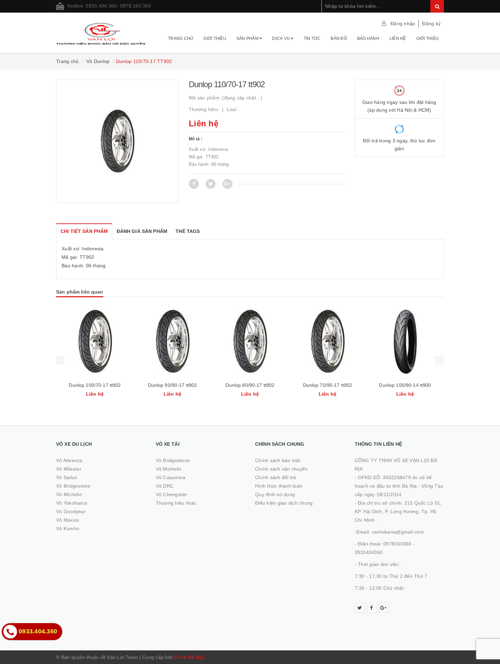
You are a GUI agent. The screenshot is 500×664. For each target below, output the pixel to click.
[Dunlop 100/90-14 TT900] (327, 341)
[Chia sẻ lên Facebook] (194, 184)
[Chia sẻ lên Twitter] (210, 184)
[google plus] (383, 608)
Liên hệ (397, 38)
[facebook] (372, 608)
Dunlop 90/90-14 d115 (405, 385)
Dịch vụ (281, 38)
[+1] (227, 184)
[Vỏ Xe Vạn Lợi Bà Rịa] (101, 31)
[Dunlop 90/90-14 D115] (405, 341)
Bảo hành (368, 38)
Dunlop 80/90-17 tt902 (172, 385)
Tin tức (312, 38)
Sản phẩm (248, 38)
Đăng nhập (402, 23)
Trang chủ (180, 38)
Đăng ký (431, 23)
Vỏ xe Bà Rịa (188, 657)
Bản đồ (339, 38)
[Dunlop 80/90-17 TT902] (172, 341)
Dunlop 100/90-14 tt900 (327, 385)
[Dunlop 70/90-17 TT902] (250, 341)
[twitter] (360, 608)
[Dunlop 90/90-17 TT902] (95, 341)
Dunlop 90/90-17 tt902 (95, 385)
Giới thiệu (214, 38)
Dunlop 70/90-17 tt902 (250, 385)
